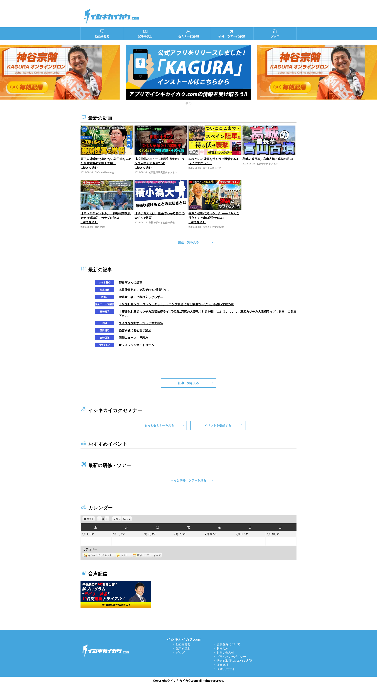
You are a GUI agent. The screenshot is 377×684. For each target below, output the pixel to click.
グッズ (180, 652)
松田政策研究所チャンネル (163, 172)
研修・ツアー (144, 555)
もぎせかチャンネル (267, 163)
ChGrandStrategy (104, 172)
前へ (118, 519)
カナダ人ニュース (212, 168)
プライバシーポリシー (231, 656)
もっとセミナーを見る (159, 425)
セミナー (125, 555)
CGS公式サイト (227, 669)
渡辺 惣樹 (100, 227)
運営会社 (222, 665)
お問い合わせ (225, 652)
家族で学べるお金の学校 (162, 222)
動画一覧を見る (188, 242)
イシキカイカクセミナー (101, 555)
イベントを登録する (218, 425)
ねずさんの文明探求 (213, 227)
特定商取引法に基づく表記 (234, 660)
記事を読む (183, 648)
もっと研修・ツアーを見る (188, 480)
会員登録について (228, 644)
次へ (125, 519)
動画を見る (183, 644)
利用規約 (222, 648)
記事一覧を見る (188, 383)
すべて (157, 555)
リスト (91, 519)
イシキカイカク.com (184, 639)
